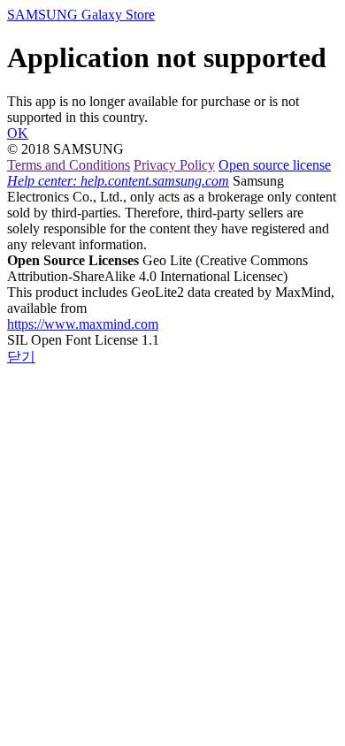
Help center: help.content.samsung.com (118, 180)
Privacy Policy (174, 164)
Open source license (274, 164)
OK (17, 133)
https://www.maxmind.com (82, 323)
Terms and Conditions (68, 164)
